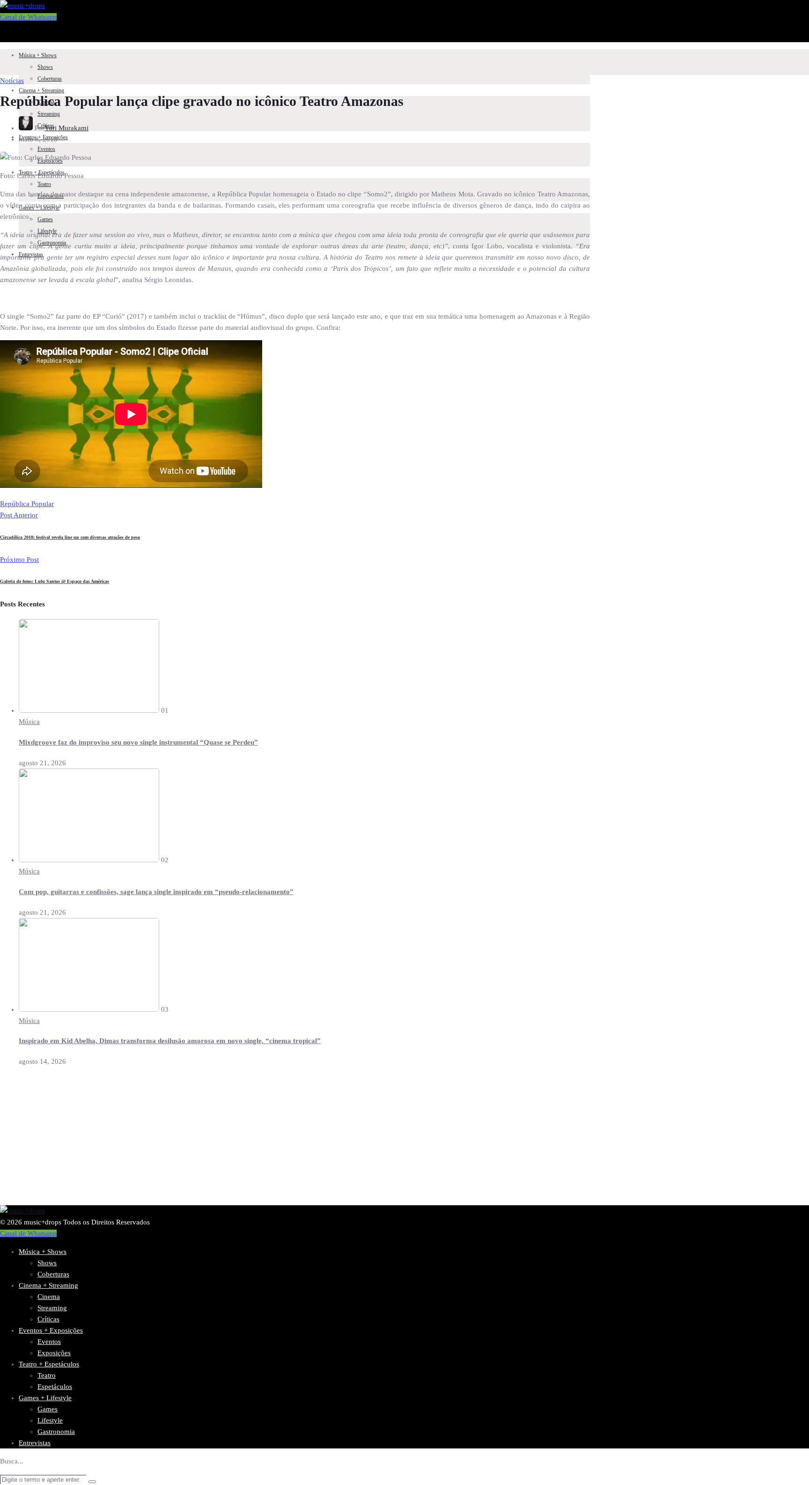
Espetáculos (54, 1386)
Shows (45, 67)
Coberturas (49, 78)
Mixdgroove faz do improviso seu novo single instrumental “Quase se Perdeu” (138, 742)
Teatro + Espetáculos (49, 1364)
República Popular (27, 503)
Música (29, 721)
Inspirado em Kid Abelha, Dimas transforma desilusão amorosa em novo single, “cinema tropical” (170, 1041)
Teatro (44, 184)
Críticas (48, 1319)
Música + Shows (38, 55)
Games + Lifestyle (45, 1398)
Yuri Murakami (66, 128)
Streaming (48, 114)
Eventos (46, 149)
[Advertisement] (281, 1139)
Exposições (54, 1353)
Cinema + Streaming (41, 90)
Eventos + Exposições (51, 1330)
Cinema (48, 1296)
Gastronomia (56, 1431)
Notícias (12, 80)
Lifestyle (50, 1420)
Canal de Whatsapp (28, 17)
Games (45, 219)
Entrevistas (35, 1443)
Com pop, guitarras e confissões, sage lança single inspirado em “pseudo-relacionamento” (156, 891)
